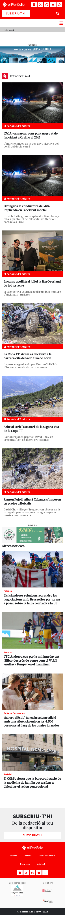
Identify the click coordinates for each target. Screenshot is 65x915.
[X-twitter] (40, 4)
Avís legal (41, 864)
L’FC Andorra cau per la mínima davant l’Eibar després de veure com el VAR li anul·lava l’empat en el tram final (31, 660)
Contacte (27, 855)
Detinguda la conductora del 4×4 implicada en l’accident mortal (27, 208)
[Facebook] (34, 4)
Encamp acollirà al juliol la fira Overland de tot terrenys (32, 283)
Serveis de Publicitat (47, 855)
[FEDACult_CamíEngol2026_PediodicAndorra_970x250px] (32, 62)
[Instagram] (46, 4)
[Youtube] (53, 4)
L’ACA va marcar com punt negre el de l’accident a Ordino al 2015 (31, 135)
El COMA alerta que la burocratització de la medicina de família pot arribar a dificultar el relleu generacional (32, 782)
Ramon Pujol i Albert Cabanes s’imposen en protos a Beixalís (32, 501)
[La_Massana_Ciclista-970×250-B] (32, 542)
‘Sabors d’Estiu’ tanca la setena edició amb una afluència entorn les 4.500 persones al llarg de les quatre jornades (31, 721)
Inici (6, 30)
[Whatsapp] (59, 4)
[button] (57, 13)
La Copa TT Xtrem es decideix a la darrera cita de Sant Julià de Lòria (27, 356)
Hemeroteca (25, 864)
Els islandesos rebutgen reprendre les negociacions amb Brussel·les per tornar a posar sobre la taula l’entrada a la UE (32, 599)
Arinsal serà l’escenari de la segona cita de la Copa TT (31, 428)
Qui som (13, 855)
